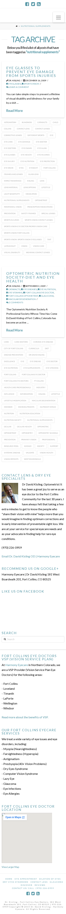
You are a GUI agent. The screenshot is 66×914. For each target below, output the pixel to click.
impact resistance (12, 181)
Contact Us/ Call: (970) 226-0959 (33, 888)
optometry (27, 433)
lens (42, 181)
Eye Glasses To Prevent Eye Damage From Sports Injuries (31, 72)
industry (40, 387)
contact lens (23, 129)
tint (49, 239)
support (54, 446)
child (55, 122)
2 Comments (15, 302)
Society (40, 446)
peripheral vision (13, 207)
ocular (7, 426)
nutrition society (12, 420)
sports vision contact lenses (39, 220)
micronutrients (26, 407)
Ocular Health (24, 426)
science (28, 446)
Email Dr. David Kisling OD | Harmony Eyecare (31, 556)
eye (51, 135)
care (6, 342)
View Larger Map (10, 867)
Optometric (43, 426)
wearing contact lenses (38, 252)
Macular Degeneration (22, 299)
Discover (26, 885)
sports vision (31, 83)
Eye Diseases (30, 289)
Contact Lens (39, 882)
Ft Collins (39, 381)
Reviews (40, 885)
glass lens (33, 174)
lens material (11, 187)
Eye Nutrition (27, 161)
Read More (14, 111)
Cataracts (14, 289)
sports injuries (11, 220)
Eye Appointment (26, 879)
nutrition (9, 413)
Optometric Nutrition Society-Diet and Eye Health (33, 277)
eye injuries (43, 155)
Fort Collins (49, 168)
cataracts (42, 122)
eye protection (47, 161)
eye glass (42, 148)
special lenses (48, 213)
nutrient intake (48, 407)
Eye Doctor (41, 142)
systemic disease (12, 453)
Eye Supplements (31, 368)
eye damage (24, 142)
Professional (48, 439)
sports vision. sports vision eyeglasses (23, 239)
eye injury (9, 161)
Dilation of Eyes (50, 879)
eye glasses (9, 155)
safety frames (28, 213)
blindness (27, 122)
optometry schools (48, 433)
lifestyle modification (15, 400)
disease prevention (13, 355)
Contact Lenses (42, 129)
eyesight (33, 168)
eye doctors (10, 148)
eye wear (8, 168)
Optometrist (41, 200)
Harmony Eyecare (16, 665)
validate (30, 453)
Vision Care (38, 246)
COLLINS (7, 129)
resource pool (11, 446)
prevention (10, 213)
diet (47, 348)
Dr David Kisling (37, 355)
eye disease (35, 361)
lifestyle (45, 187)
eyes (21, 168)
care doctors (21, 342)
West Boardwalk (32, 459)
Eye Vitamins (15, 292)
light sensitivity (12, 194)
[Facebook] (27, 4)
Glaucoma (56, 882)
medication (31, 194)
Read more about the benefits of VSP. (25, 717)
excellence (9, 361)
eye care (8, 142)
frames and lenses (13, 174)
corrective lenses (13, 135)
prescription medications (39, 207)
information (26, 394)
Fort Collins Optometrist (23, 295)
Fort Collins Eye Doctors (16, 381)
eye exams (27, 148)
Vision (24, 246)
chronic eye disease (43, 342)
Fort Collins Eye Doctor (39, 292)
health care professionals (17, 387)
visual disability (12, 252)
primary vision (28, 439)
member (8, 407)
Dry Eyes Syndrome (15, 882)
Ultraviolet (10, 246)
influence (9, 394)
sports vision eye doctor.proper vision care (25, 226)
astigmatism (10, 122)
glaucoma (47, 295)
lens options (29, 187)
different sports (35, 135)
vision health (46, 453)
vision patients (11, 459)
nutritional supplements (16, 200)
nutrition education (30, 413)
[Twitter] (33, 4)
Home (8, 879)
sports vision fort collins (16, 233)
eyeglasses (14, 83)
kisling (30, 181)
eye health (26, 155)
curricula (34, 348)
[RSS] (39, 4)
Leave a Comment (18, 87)
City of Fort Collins (13, 348)
